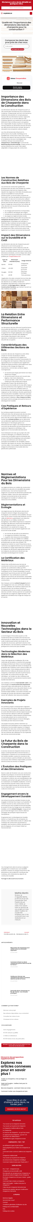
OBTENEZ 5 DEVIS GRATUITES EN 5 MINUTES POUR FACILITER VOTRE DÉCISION (16, 1045)
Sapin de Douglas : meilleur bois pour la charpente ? (14, 1084)
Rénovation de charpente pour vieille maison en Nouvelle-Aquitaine (20, 949)
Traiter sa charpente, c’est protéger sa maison (14, 1079)
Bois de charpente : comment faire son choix (15, 1088)
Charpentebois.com (15, 256)
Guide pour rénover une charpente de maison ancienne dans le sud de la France (20, 978)
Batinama (10, 518)
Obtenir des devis (17, 49)
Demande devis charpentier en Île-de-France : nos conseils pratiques (20, 992)
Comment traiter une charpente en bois (14, 1091)
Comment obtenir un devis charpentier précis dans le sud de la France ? (20, 963)
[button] (31, 13)
